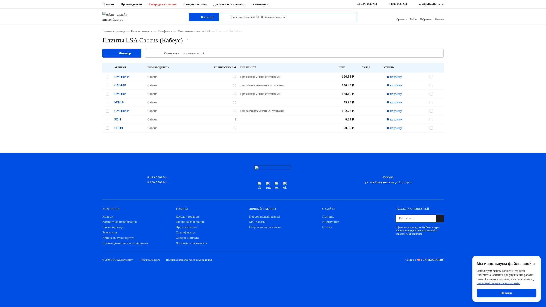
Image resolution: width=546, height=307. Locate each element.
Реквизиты (109, 232)
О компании (259, 4)
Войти (413, 19)
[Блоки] (157, 53)
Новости (108, 4)
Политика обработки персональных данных (189, 259)
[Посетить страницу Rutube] (268, 186)
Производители (131, 4)
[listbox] (194, 53)
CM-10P (120, 85)
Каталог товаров (141, 31)
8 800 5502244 (398, 4)
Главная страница (113, 31)
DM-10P (120, 94)
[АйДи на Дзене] (277, 186)
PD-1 (117, 119)
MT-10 (119, 102)
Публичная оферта (150, 259)
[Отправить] (440, 218)
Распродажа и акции (163, 4)
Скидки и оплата (195, 4)
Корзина (439, 19)
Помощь (328, 216)
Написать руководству (118, 237)
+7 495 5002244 (367, 4)
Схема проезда (112, 227)
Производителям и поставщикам (125, 243)
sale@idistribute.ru (431, 4)
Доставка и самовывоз (229, 4)
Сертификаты (185, 232)
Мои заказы (257, 221)
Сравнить (401, 19)
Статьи (327, 227)
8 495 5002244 (157, 177)
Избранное (425, 19)
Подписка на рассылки (265, 227)
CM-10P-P (121, 111)
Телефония (165, 31)
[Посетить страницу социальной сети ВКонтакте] (260, 186)
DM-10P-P (121, 76)
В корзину (394, 76)
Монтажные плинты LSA (194, 31)
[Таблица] (151, 53)
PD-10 (118, 128)
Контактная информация (119, 221)
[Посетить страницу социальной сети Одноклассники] (285, 186)
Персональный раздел (264, 216)
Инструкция (330, 221)
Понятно (507, 293)
